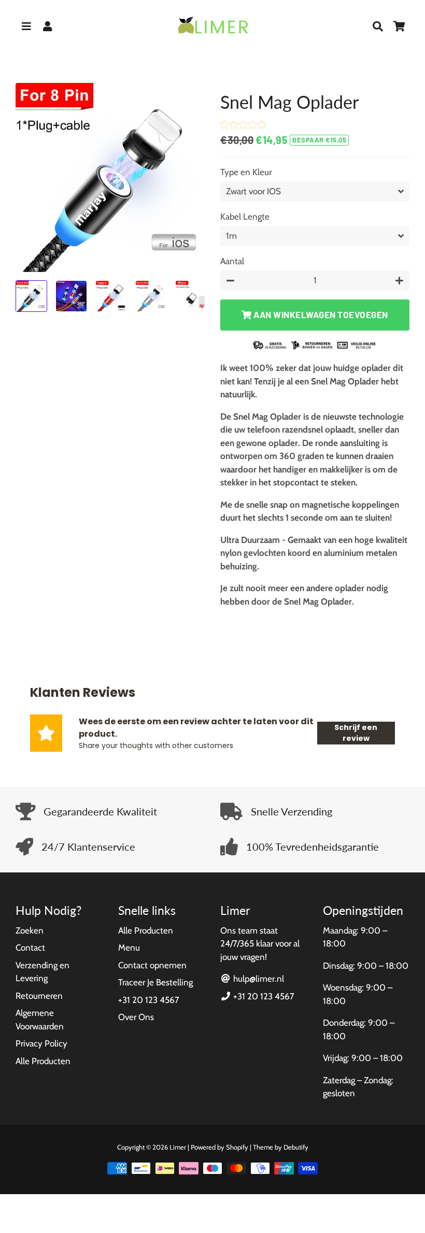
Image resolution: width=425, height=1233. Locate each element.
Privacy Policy (41, 1043)
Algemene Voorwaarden (40, 1019)
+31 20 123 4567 (148, 1000)
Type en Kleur (246, 172)
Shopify (237, 1147)
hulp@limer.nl (257, 978)
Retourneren (39, 996)
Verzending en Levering (42, 972)
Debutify (296, 1147)
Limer (177, 1147)
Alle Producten (43, 1061)
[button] (243, 126)
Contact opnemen (152, 965)
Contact (30, 947)
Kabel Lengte (245, 216)
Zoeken (30, 930)
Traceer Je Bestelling (155, 982)
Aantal (232, 261)
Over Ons (136, 1017)
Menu (129, 947)
